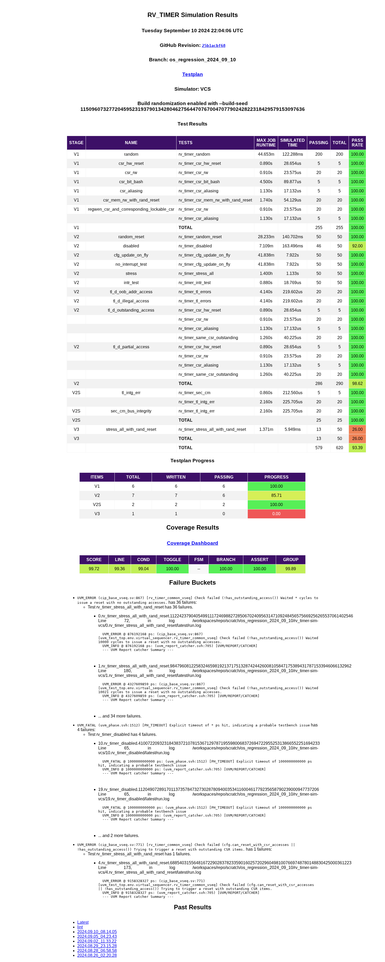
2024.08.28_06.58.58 (97, 950)
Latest (83, 922)
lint (80, 927)
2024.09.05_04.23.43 (97, 936)
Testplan (192, 74)
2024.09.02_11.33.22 (97, 941)
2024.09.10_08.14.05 (97, 932)
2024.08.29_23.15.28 (97, 946)
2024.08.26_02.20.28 (97, 955)
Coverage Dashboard (192, 543)
